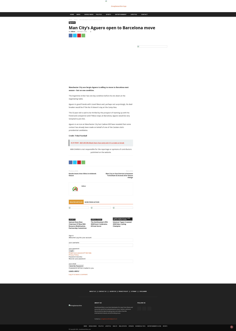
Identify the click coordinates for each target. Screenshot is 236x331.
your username (74, 243)
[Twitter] (158, 14)
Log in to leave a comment (78, 274)
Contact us (102, 291)
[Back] (69, 234)
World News (88, 14)
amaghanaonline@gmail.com (109, 319)
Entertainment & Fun (154, 326)
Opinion (131, 326)
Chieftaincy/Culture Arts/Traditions (121, 219)
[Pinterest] (79, 35)
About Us (92, 291)
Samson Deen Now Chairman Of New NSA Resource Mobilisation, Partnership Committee (78, 225)
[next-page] (70, 232)
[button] (165, 15)
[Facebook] (154, 14)
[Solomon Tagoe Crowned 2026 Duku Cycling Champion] (123, 214)
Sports (108, 14)
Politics (99, 14)
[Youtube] (161, 14)
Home (72, 14)
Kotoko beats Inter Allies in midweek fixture (82, 175)
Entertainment (120, 14)
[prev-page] (69, 232)
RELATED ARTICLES (76, 202)
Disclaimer (143, 291)
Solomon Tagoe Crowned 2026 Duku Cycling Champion (122, 224)
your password (74, 248)
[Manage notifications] (231, 326)
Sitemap (133, 291)
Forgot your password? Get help (80, 253)
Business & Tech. (140, 326)
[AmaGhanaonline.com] (118, 6)
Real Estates (123, 326)
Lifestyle (134, 14)
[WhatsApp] (83, 35)
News (78, 14)
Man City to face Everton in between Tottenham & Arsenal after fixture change (119, 175)
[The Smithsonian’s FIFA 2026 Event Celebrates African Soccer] (101, 214)
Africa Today (96, 220)
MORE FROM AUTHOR (92, 202)
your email (72, 264)
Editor (73, 31)
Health (115, 326)
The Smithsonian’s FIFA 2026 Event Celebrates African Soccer (99, 224)
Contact (144, 14)
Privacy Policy (74, 255)
